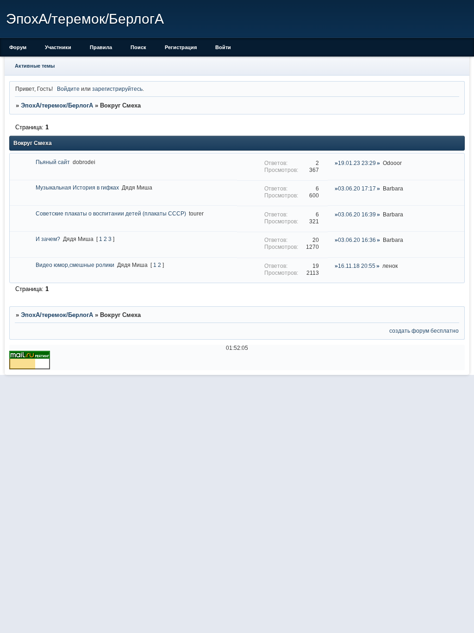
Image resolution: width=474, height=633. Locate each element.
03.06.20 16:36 (357, 240)
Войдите (68, 89)
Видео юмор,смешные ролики (75, 265)
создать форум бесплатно (424, 331)
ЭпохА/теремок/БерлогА (57, 105)
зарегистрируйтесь (117, 89)
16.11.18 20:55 (356, 266)
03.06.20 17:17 (357, 188)
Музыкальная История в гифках (77, 187)
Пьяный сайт (53, 162)
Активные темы (35, 66)
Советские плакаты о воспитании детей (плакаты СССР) (111, 213)
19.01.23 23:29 (357, 163)
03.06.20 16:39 (357, 214)
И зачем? (48, 239)
